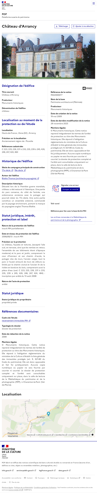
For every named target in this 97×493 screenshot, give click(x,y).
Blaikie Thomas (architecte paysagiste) (19, 178)
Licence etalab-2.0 (15, 490)
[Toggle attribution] (92, 434)
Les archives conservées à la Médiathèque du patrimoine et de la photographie (68, 218)
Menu (93, 3)
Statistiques (74, 478)
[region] (48, 418)
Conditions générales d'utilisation (45, 487)
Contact (30, 478)
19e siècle (18, 170)
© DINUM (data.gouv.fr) (43, 435)
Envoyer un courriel (70, 189)
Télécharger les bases (57, 478)
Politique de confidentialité (23, 487)
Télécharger (63, 26)
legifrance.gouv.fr (46, 470)
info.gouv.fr (6, 470)
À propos (41, 478)
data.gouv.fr (63, 470)
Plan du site (15, 482)
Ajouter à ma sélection (84, 26)
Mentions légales (7, 487)
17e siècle (6, 170)
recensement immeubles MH (15, 320)
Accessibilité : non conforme (11, 478)
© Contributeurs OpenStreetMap (78, 435)
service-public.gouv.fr (25, 470)
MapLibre (30, 435)
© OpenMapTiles (59, 435)
